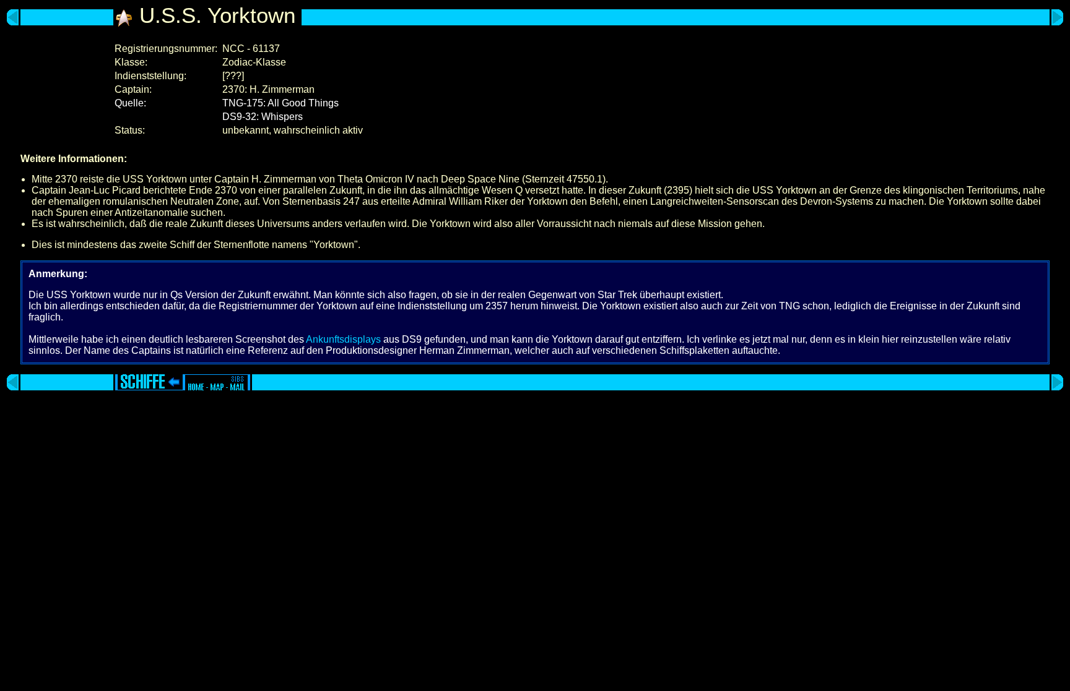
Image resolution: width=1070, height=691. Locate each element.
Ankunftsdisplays (343, 339)
